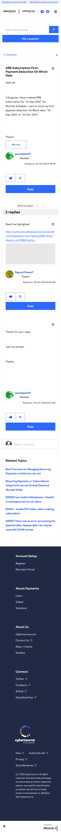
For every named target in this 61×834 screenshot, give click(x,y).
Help (43, 11)
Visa (18, 752)
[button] (11, 178)
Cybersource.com (26, 634)
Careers (20, 652)
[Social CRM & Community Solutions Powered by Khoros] (51, 827)
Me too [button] (16, 144)
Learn (19, 595)
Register (20, 563)
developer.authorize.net (14, 1)
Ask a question (30, 38)
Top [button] (4, 826)
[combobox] (30, 29)
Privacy (20, 759)
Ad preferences (24, 765)
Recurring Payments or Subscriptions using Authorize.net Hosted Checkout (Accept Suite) (27, 485)
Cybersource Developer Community (9, 11)
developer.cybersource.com (44, 1)
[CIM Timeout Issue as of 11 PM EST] (43, 206)
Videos (19, 601)
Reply (30, 189)
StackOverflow (24, 697)
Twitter (20, 678)
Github (19, 691)
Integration (11, 54)
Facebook (21, 685)
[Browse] (54, 11)
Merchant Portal (25, 569)
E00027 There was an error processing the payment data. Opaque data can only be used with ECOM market (30, 525)
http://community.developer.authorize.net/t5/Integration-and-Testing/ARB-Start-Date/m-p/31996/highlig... (30, 236)
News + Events (24, 646)
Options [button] (57, 55)
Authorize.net (37, 752)
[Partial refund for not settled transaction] (37, 206)
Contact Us (22, 640)
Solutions (21, 608)
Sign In (48, 11)
